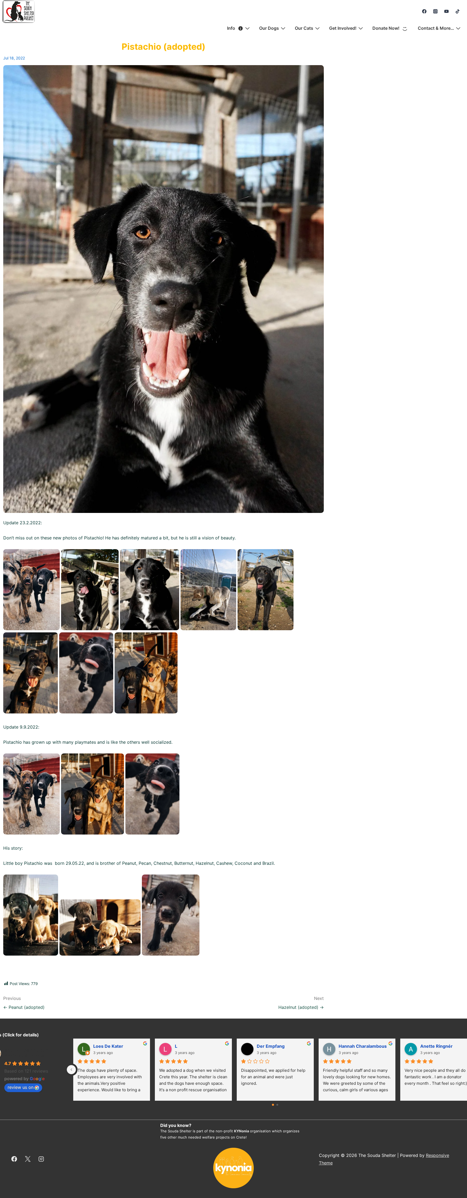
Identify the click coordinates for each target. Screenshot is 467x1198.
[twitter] (28, 1159)
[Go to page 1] (277, 1105)
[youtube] (446, 11)
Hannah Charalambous (199, 1046)
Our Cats (304, 28)
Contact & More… (436, 28)
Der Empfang (107, 1046)
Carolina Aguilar (355, 1046)
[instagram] (435, 11)
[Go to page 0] (273, 1105)
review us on (21, 1087)
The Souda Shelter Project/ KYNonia (26, 1053)
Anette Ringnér (273, 1046)
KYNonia (241, 1131)
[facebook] (424, 11)
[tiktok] (457, 11)
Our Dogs (269, 28)
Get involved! (342, 28)
